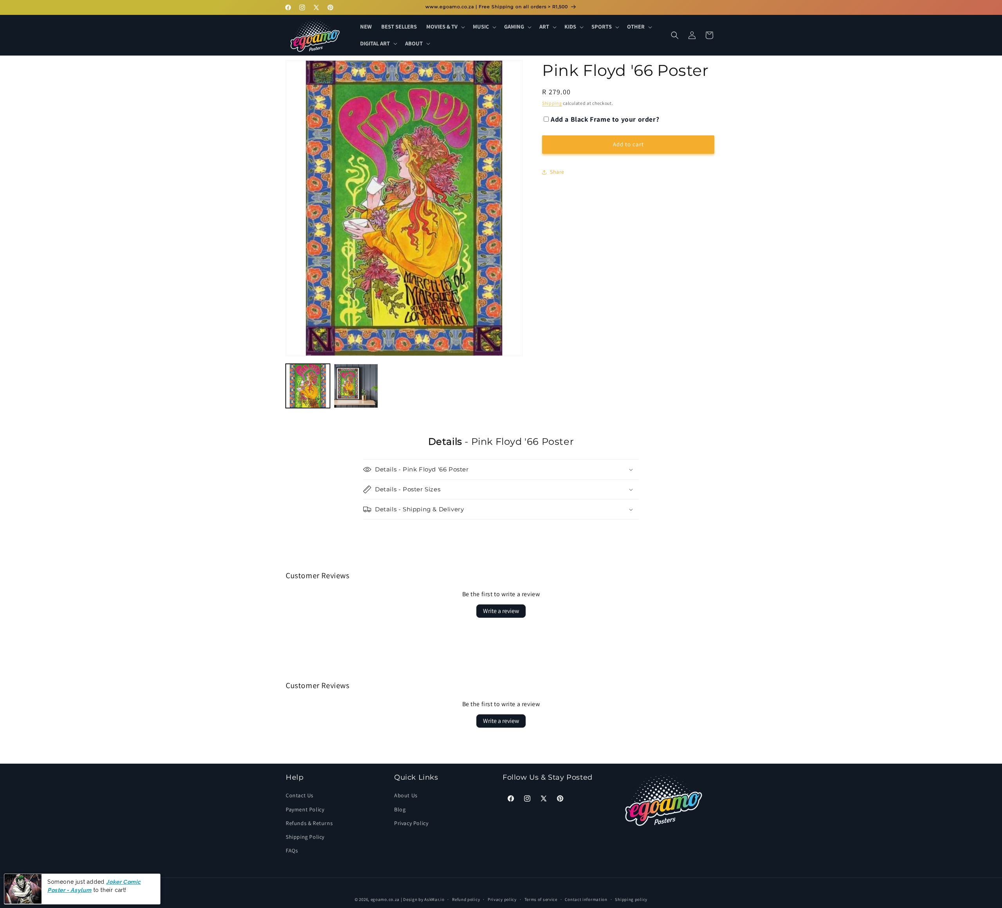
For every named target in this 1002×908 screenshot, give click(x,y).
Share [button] (557, 172)
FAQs (292, 850)
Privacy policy (502, 899)
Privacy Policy (411, 823)
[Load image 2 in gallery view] (356, 386)
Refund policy (466, 899)
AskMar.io (434, 899)
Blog (399, 809)
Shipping (552, 103)
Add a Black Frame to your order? (605, 119)
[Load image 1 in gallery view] (308, 386)
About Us (406, 795)
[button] (445, 26)
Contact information (586, 899)
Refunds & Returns (309, 823)
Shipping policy (631, 899)
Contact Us (300, 795)
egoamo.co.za (385, 899)
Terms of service (540, 899)
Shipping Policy (305, 836)
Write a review (501, 611)
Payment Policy (305, 809)
